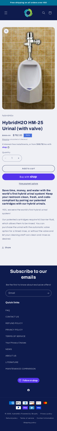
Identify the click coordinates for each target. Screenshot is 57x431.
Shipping (5, 139)
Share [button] (8, 248)
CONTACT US (12, 317)
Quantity (6, 152)
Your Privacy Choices (16, 343)
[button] (6, 13)
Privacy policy (46, 414)
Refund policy (12, 418)
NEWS (9, 349)
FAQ (8, 310)
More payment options (28, 184)
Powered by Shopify (29, 414)
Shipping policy (30, 422)
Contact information (45, 418)
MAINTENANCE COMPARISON (21, 369)
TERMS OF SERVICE (15, 336)
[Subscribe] (48, 293)
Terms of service (27, 418)
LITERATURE (12, 362)
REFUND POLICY (14, 323)
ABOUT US (11, 356)
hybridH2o (16, 414)
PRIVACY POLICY (14, 330)
